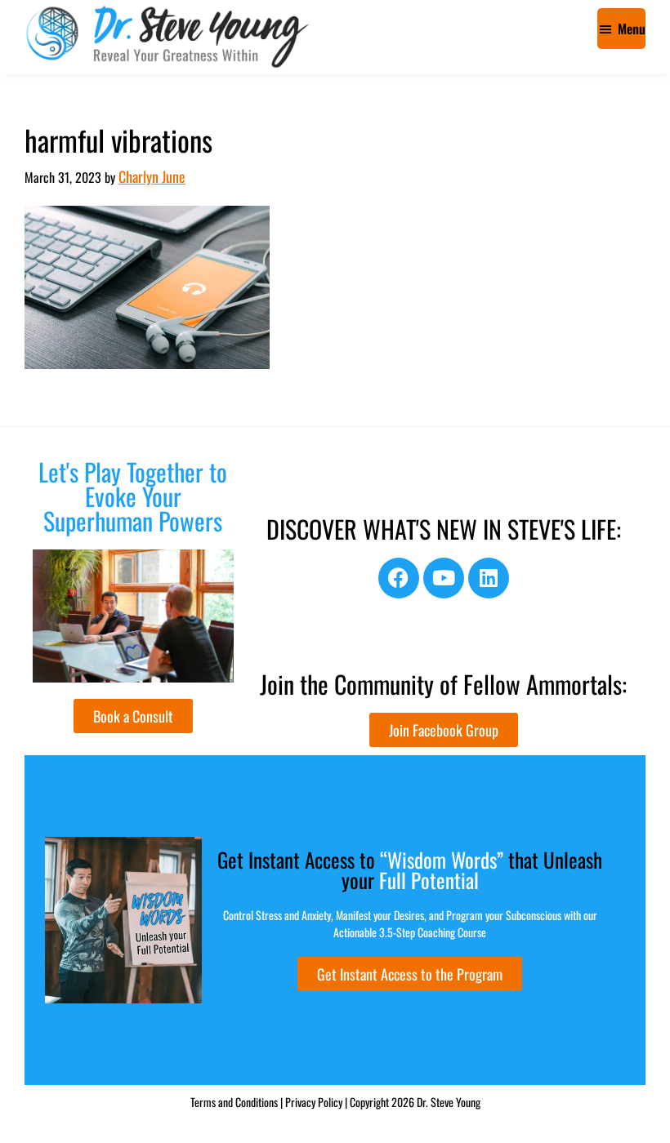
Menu (631, 28)
